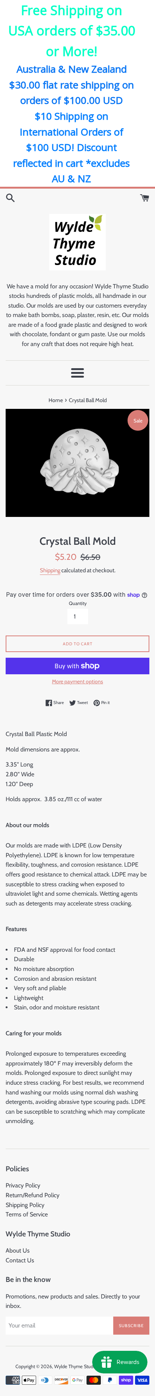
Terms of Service (27, 1214)
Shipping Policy (25, 1205)
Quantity (78, 603)
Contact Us (20, 1260)
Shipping (50, 570)
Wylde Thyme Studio (75, 1366)
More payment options (77, 681)
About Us (18, 1250)
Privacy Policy (23, 1185)
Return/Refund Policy (32, 1195)
